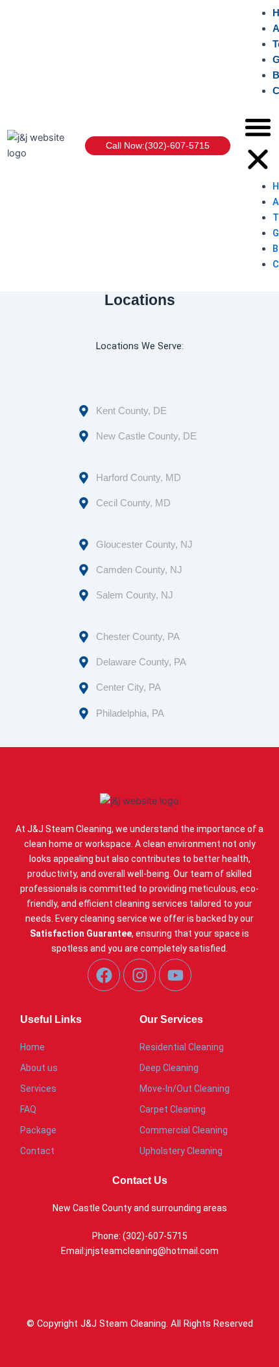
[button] (258, 145)
